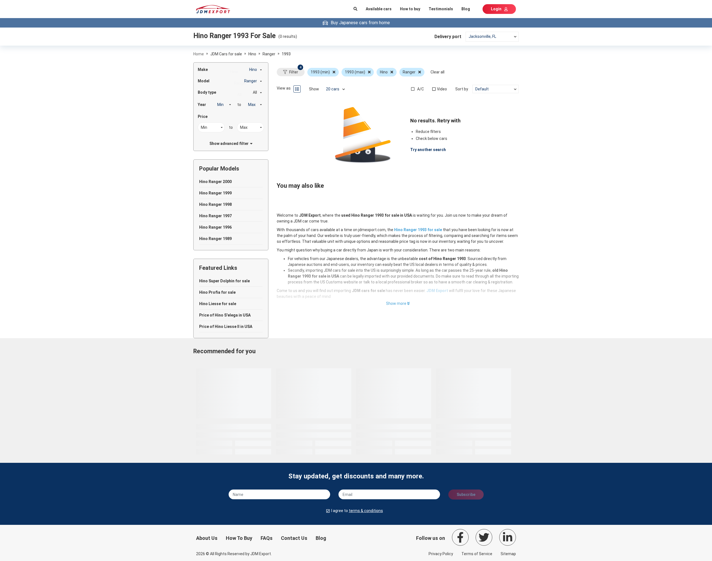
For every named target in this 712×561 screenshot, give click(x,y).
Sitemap (508, 554)
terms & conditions (366, 510)
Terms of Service (476, 554)
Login (496, 9)
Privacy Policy (441, 554)
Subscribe (466, 494)
